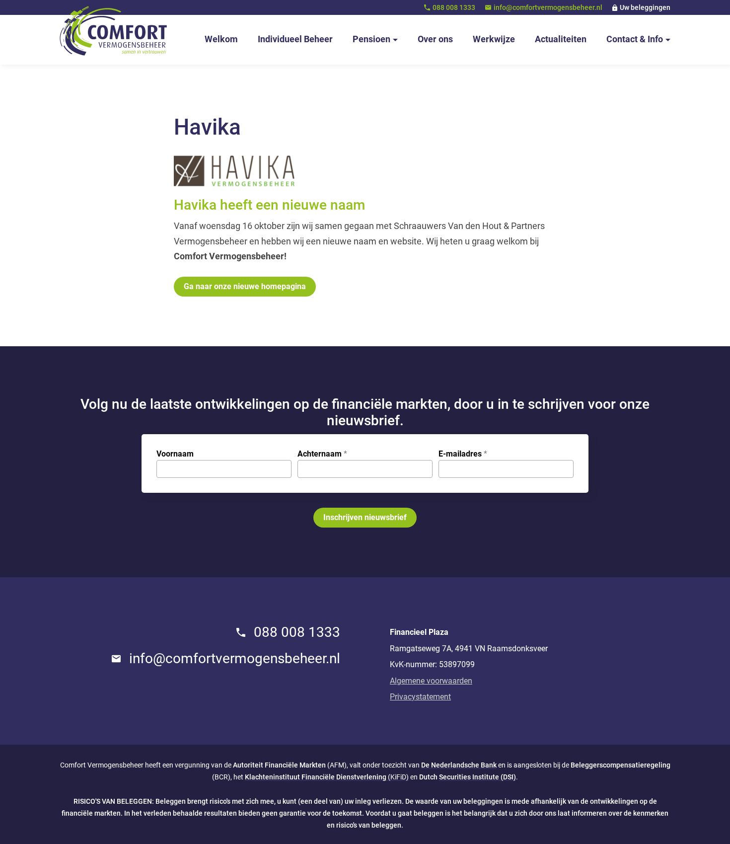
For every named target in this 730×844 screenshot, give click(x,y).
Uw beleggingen (645, 7)
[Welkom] (114, 31)
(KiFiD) (327, 777)
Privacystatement (420, 696)
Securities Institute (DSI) (477, 777)
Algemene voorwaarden (431, 681)
